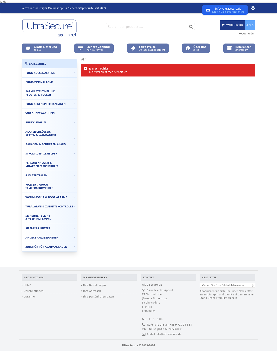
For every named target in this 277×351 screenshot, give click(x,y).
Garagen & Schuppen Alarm (45, 144)
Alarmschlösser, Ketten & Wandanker (40, 133)
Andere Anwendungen (41, 237)
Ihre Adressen (92, 291)
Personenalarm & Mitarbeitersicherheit (41, 164)
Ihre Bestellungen (94, 285)
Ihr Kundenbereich (95, 277)
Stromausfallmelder (41, 153)
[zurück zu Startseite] (82, 59)
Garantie (29, 296)
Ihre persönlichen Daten (98, 296)
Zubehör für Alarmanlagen (46, 247)
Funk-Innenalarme (39, 82)
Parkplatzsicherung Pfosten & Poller (40, 92)
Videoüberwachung (40, 113)
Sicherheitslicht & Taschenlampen (38, 217)
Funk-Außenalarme (40, 73)
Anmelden (248, 33)
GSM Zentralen (36, 175)
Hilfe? (27, 285)
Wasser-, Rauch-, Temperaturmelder (39, 186)
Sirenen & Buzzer (37, 228)
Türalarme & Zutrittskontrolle (49, 206)
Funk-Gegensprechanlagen (45, 104)
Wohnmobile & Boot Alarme (46, 197)
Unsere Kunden (34, 291)
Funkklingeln (35, 122)
